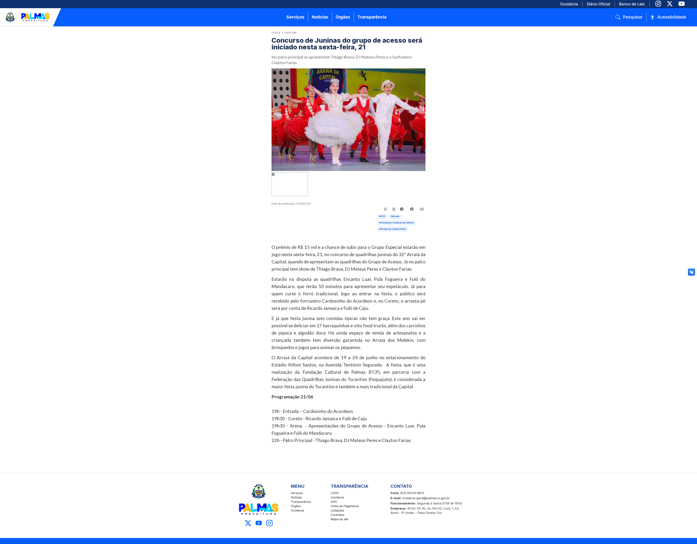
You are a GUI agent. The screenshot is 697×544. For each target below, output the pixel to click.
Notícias (296, 497)
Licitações (337, 510)
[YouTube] (681, 3)
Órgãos (296, 506)
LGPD (335, 493)
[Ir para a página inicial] (27, 17)
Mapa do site (339, 519)
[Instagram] (658, 3)
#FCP (382, 216)
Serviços (297, 493)
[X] (669, 3)
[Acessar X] (248, 523)
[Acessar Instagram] (269, 523)
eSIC (334, 502)
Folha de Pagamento (345, 506)
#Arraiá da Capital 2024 (392, 229)
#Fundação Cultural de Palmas (396, 222)
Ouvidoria (297, 510)
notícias (290, 32)
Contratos (337, 515)
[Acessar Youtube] (259, 523)
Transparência (301, 502)
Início (276, 32)
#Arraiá (395, 216)
